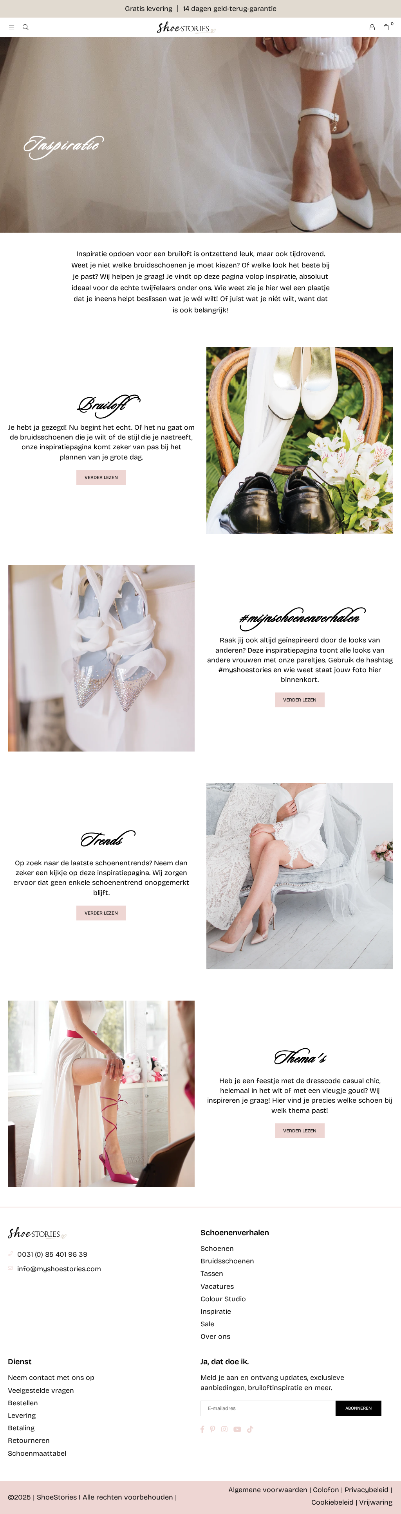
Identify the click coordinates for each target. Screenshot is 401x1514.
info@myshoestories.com (59, 1269)
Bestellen (23, 1403)
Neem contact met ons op (51, 1377)
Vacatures (217, 1286)
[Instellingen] (372, 27)
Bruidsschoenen (227, 1261)
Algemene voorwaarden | (269, 1489)
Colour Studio (223, 1299)
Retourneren (29, 1440)
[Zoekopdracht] (25, 27)
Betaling (21, 1428)
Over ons (215, 1336)
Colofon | (328, 1489)
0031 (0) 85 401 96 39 (52, 1254)
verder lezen (101, 477)
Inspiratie (215, 1311)
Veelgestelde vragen (41, 1390)
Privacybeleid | (368, 1489)
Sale (207, 1324)
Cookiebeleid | (334, 1502)
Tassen (211, 1273)
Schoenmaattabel (37, 1453)
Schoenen (217, 1248)
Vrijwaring (375, 1502)
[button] (386, 27)
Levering (22, 1415)
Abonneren (358, 1408)
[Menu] (11, 27)
